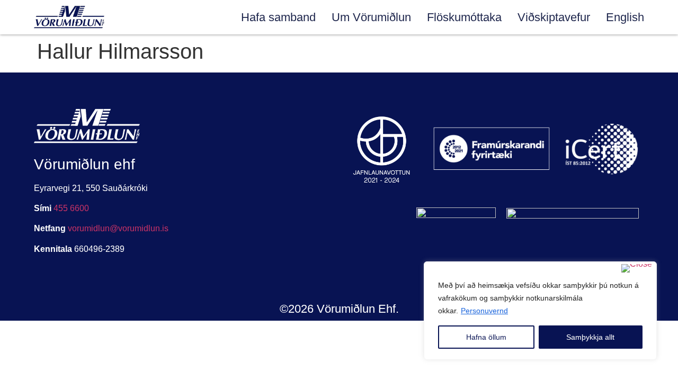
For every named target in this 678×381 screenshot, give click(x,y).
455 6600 (71, 208)
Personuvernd (484, 310)
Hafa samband (278, 17)
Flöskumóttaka (464, 17)
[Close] (636, 268)
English (625, 17)
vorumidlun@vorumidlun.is (118, 228)
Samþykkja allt (590, 337)
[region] (540, 310)
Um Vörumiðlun (371, 17)
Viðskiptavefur (554, 17)
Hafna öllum (486, 337)
